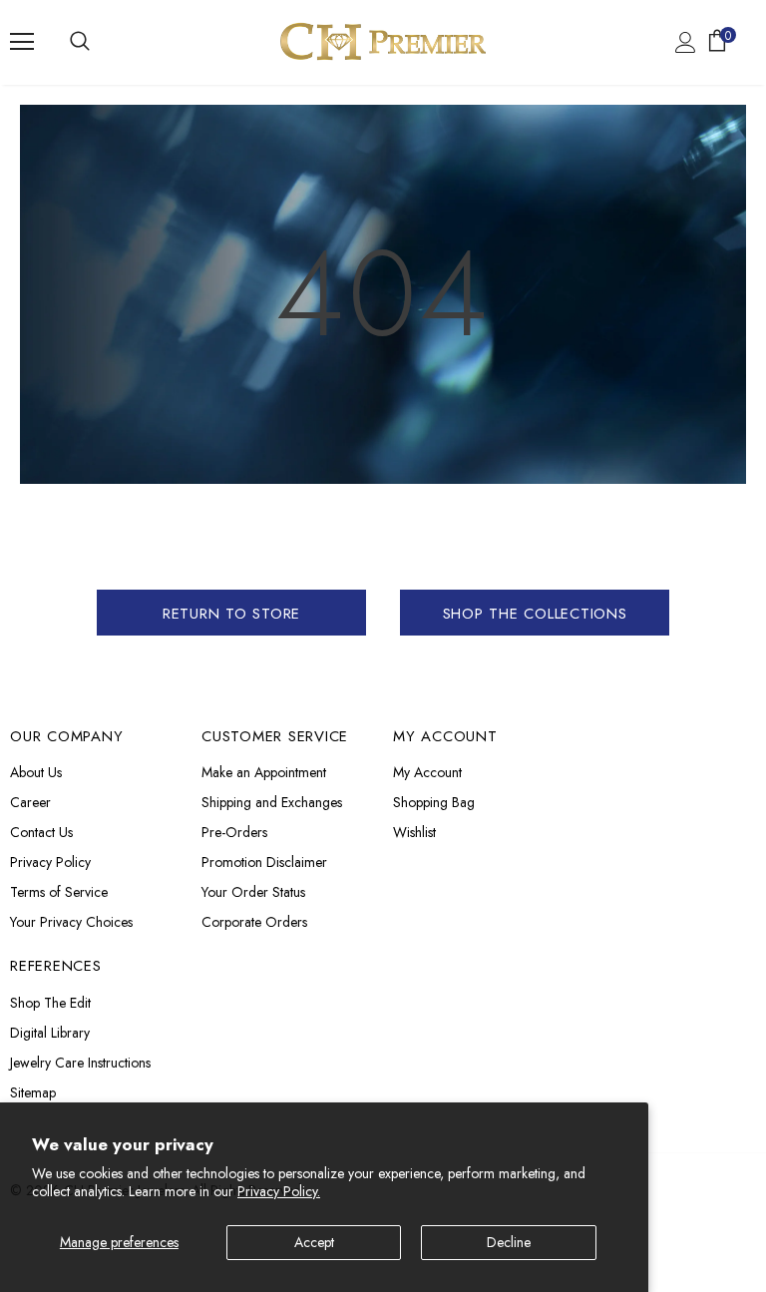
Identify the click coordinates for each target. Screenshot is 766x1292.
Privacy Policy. (278, 1191)
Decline (509, 1242)
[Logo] (383, 41)
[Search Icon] (80, 42)
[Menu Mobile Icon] (22, 42)
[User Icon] (685, 42)
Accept (314, 1242)
